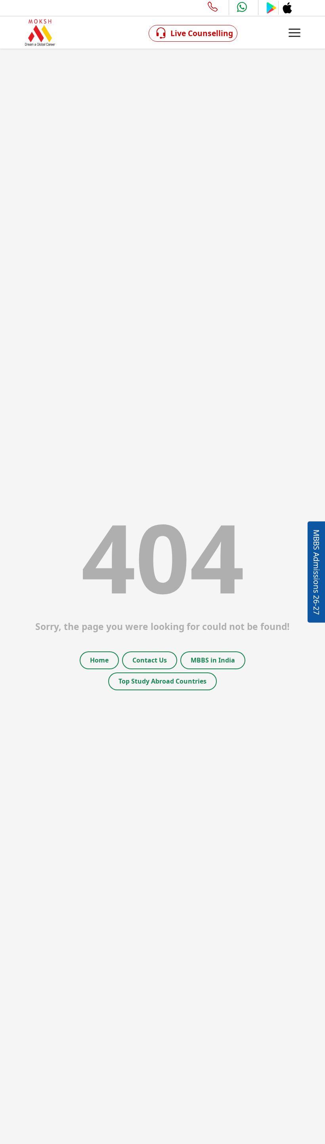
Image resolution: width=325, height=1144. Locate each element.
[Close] (252, 481)
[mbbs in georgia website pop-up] (162, 572)
